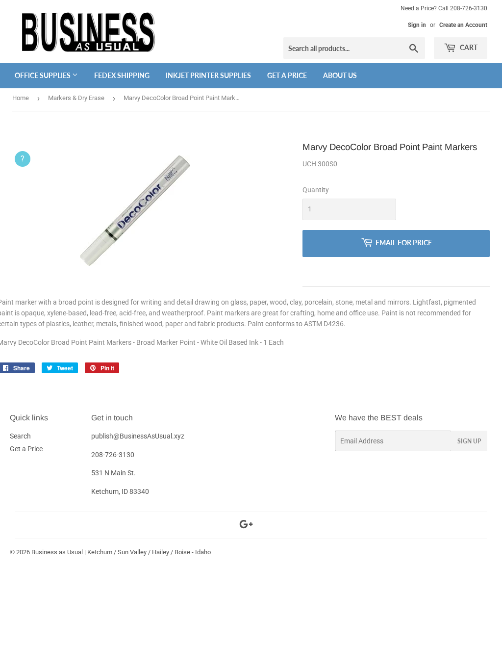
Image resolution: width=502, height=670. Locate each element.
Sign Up (469, 441)
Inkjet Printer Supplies (208, 75)
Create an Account (463, 25)
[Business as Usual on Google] (246, 526)
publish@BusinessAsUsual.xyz (137, 436)
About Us (340, 75)
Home (20, 98)
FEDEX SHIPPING (122, 75)
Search (20, 436)
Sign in (417, 25)
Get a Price (287, 75)
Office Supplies (43, 75)
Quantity (315, 190)
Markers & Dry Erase (76, 98)
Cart (467, 47)
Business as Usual (57, 552)
